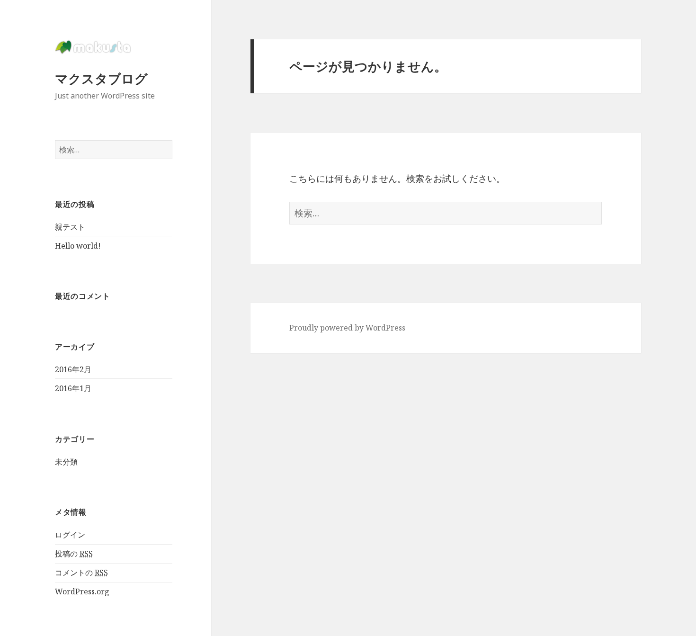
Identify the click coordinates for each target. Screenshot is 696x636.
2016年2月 (73, 369)
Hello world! (78, 246)
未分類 (66, 462)
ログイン (70, 534)
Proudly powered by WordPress (347, 327)
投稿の (74, 553)
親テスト (70, 227)
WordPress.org (82, 591)
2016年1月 (73, 388)
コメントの (81, 572)
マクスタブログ (101, 78)
